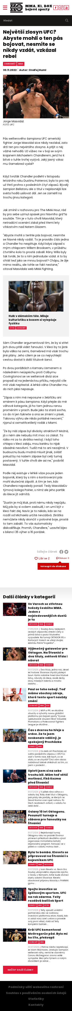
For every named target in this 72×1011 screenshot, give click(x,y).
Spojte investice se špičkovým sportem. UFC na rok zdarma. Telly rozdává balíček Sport (47, 895)
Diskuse (64, 558)
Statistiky (36, 999)
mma (20, 63)
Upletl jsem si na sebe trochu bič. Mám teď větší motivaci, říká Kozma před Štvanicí (48, 777)
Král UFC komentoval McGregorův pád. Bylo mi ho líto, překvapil (47, 934)
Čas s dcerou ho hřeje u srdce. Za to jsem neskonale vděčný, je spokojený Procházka (46, 736)
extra (12, 328)
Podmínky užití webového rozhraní (36, 987)
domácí (49, 624)
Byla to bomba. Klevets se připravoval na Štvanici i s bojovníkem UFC (48, 856)
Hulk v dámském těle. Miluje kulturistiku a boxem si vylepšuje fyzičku (32, 319)
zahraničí (9, 63)
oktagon (33, 624)
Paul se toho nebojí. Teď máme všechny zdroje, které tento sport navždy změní (47, 695)
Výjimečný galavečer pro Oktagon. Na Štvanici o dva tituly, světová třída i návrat (48, 654)
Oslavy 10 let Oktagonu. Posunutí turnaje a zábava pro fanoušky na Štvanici (47, 817)
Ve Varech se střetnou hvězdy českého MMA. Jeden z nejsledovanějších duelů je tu (47, 612)
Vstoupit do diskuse (53, 566)
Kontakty (36, 1005)
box (47, 705)
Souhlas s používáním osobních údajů (36, 993)
